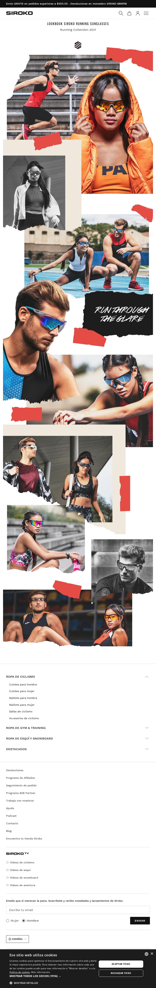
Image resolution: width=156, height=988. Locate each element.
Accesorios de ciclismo (24, 718)
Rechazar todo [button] (121, 973)
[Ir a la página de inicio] (19, 13)
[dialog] (78, 968)
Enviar (140, 920)
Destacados (16, 749)
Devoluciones (14, 770)
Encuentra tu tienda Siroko (24, 838)
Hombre (33, 920)
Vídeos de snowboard (24, 877)
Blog (9, 830)
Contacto (12, 823)
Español (17, 939)
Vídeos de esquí (20, 870)
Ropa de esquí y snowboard (29, 738)
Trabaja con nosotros (20, 800)
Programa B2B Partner (20, 792)
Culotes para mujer (21, 691)
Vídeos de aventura (22, 885)
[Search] (121, 13)
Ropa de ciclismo (20, 676)
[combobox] (146, 954)
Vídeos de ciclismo (22, 862)
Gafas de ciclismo (20, 711)
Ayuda (10, 808)
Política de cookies (20, 972)
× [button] (151, 953)
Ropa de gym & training (26, 728)
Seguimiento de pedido (21, 785)
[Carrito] (129, 13)
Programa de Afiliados (20, 777)
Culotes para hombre (23, 684)
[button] (53, 976)
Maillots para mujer (22, 704)
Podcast (11, 815)
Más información (40, 972)
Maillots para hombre (23, 697)
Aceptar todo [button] (121, 964)
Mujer (15, 920)
